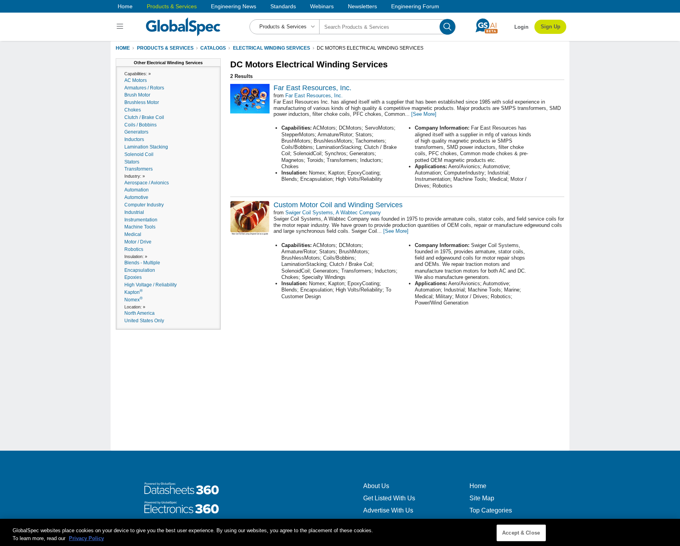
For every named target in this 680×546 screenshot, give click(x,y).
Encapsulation (139, 270)
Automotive (136, 197)
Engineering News (233, 6)
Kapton (133, 292)
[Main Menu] (121, 27)
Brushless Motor (141, 102)
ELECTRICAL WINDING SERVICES (271, 48)
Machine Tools (139, 227)
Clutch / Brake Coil (144, 117)
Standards (283, 6)
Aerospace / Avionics (146, 183)
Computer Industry (144, 205)
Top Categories (490, 510)
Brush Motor (137, 95)
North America (139, 313)
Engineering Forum (415, 6)
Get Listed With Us (389, 498)
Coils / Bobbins (140, 125)
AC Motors (135, 80)
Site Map (481, 498)
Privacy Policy (86, 538)
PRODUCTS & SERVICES (165, 48)
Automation (136, 190)
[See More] (423, 114)
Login (521, 27)
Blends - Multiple (142, 263)
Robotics (133, 249)
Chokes (132, 110)
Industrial (134, 212)
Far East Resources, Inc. (314, 95)
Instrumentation (140, 220)
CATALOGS (213, 48)
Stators (131, 162)
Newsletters (362, 6)
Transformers (138, 169)
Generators (136, 132)
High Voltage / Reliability (150, 285)
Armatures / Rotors (144, 88)
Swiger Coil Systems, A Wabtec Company (333, 212)
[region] (340, 532)
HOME (123, 48)
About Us (376, 486)
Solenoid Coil (138, 154)
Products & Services (172, 6)
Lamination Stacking (146, 147)
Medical (132, 234)
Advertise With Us (388, 510)
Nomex (133, 300)
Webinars (322, 6)
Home (125, 6)
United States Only (144, 320)
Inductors (134, 139)
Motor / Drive (138, 242)
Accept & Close (521, 533)
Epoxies (133, 277)
